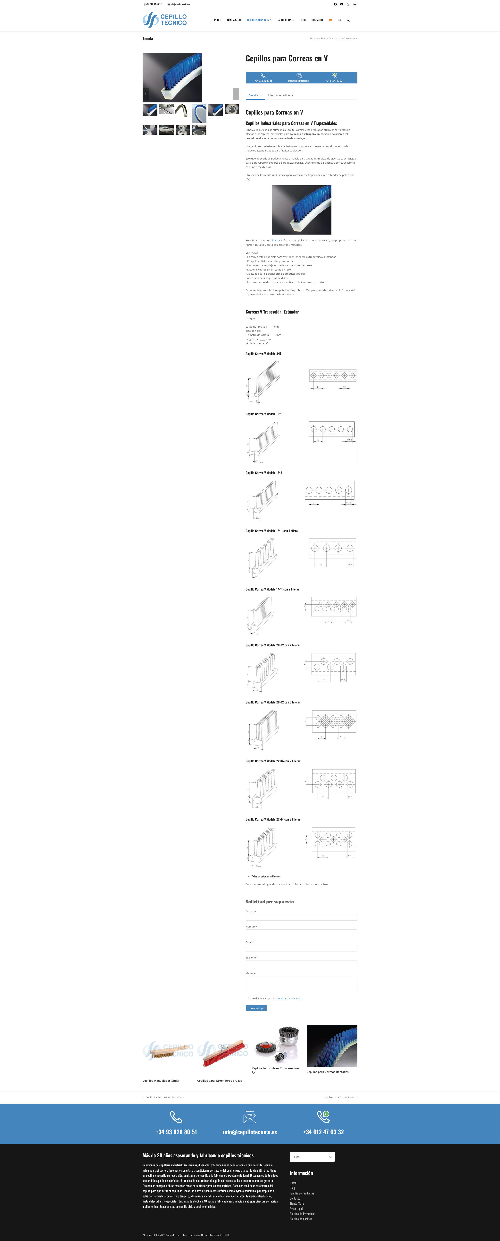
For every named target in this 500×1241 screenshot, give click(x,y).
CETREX (224, 1235)
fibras (275, 240)
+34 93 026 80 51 (176, 1131)
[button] (348, 20)
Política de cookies (301, 1219)
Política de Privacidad (302, 1213)
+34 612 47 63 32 (154, 4)
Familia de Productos (302, 1193)
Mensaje (250, 973)
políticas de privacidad (290, 998)
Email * (250, 942)
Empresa (251, 911)
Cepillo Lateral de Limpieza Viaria (163, 1097)
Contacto (295, 1198)
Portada (314, 38)
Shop (323, 38)
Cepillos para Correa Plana (339, 1097)
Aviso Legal (296, 1208)
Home (293, 1182)
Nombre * (251, 926)
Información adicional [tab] (280, 95)
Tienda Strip (297, 1203)
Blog (292, 1188)
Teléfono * (252, 957)
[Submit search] (330, 1157)
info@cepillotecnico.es (180, 4)
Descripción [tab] (255, 95)
